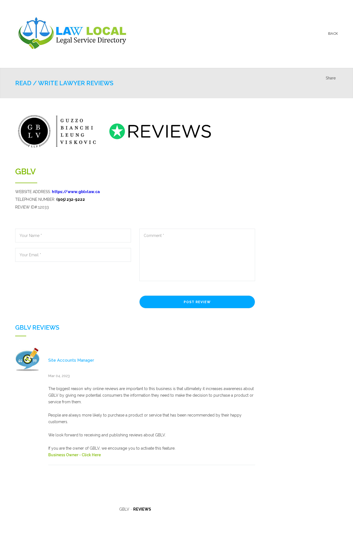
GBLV (25, 171)
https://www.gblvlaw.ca (76, 192)
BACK (333, 33)
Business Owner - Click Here (74, 455)
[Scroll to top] (338, 524)
